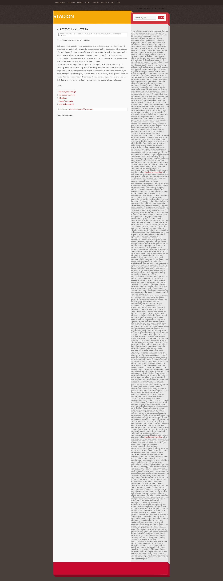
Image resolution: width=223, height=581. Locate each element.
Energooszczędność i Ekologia (81, 109)
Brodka (79, 2)
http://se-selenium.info (67, 95)
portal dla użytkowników (153, 172)
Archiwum (71, 2)
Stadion (63, 17)
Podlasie (96, 2)
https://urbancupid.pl (66, 104)
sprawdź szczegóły (66, 101)
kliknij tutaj (63, 98)
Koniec (87, 2)
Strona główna (60, 2)
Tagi (112, 2)
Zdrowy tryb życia (72, 29)
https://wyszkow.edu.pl (67, 92)
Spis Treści (105, 2)
